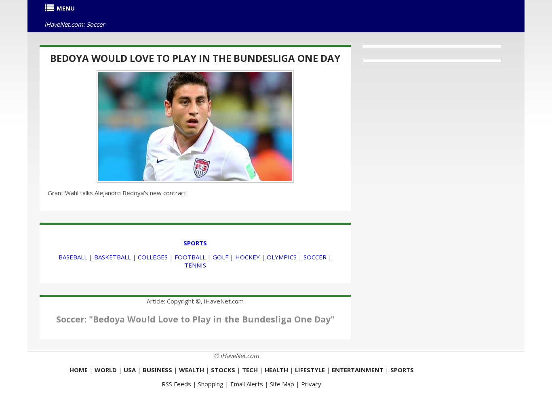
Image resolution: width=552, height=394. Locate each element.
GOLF (220, 257)
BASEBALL (73, 257)
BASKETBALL (112, 257)
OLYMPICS (282, 257)
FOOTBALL (190, 257)
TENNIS (195, 265)
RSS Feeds (176, 384)
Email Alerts (246, 384)
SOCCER (315, 257)
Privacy (311, 384)
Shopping (210, 384)
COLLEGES (153, 257)
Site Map (282, 384)
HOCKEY (247, 257)
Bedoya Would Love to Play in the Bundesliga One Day (195, 58)
